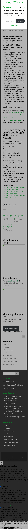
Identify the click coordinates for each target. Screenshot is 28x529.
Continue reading (14, 25)
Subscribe (20, 21)
